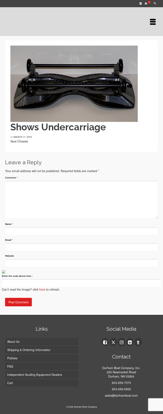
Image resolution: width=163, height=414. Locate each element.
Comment (11, 177)
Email (9, 239)
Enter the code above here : (17, 275)
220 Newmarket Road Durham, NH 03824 (121, 374)
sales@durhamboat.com (121, 395)
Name (9, 224)
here (42, 289)
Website (9, 255)
